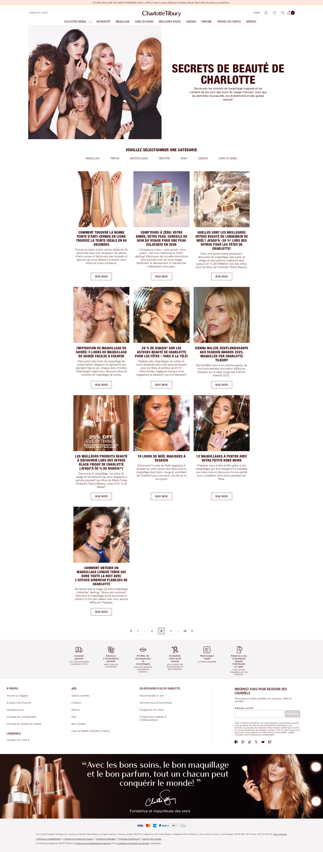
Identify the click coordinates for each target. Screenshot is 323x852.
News (184, 158)
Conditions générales (105, 839)
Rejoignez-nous (15, 709)
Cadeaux (203, 158)
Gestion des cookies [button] (152, 839)
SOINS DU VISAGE (228, 158)
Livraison (76, 702)
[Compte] (266, 13)
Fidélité (257, 12)
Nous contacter (280, 834)
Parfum (114, 158)
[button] (283, 13)
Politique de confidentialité (21, 716)
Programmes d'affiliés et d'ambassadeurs (153, 718)
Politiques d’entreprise (128, 839)
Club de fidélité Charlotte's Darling (90, 730)
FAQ (73, 716)
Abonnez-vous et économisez (156, 702)
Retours (75, 709)
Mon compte (78, 723)
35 (185, 630)
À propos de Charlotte (19, 702)
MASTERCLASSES (139, 158)
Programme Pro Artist (151, 709)
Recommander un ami (152, 695)
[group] (82, 659)
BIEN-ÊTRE (164, 158)
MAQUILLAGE (93, 158)
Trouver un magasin (17, 695)
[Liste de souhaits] (274, 13)
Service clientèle (80, 695)
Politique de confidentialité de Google (92, 843)
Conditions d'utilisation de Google (133, 843)
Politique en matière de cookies (24, 723)
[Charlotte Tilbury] (161, 12)
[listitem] (78, 22)
